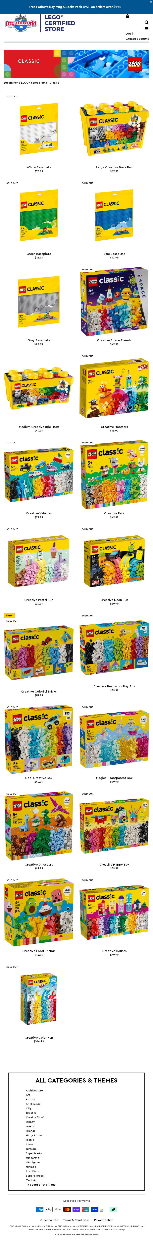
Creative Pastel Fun (38, 600)
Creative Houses (114, 951)
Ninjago (31, 1167)
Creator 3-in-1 (35, 1117)
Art (28, 1095)
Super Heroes (35, 1175)
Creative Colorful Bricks (39, 691)
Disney (30, 1122)
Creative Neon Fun (114, 600)
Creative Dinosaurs (39, 864)
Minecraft (32, 1158)
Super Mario (34, 1153)
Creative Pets (114, 513)
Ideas (29, 1144)
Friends (30, 1131)
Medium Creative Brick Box (39, 427)
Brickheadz (33, 1104)
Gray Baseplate (38, 340)
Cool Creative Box (38, 778)
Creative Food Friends (38, 951)
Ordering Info (49, 1220)
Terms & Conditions (76, 1220)
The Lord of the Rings (40, 1184)
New (9, 615)
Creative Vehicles (39, 513)
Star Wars (32, 1171)
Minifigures (33, 1162)
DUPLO (30, 1126)
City (29, 1108)
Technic (31, 1180)
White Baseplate (38, 167)
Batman (31, 1099)
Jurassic (31, 1149)
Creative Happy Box (114, 864)
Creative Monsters (114, 427)
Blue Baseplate (114, 253)
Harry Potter (34, 1135)
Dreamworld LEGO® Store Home (25, 82)
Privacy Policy (103, 1220)
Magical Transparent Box (114, 778)
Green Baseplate (38, 253)
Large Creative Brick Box (114, 167)
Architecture (34, 1090)
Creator (31, 1113)
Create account (137, 38)
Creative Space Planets (114, 340)
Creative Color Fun (39, 1037)
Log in (130, 33)
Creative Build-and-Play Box (114, 686)
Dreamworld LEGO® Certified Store (80, 1235)
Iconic (30, 1140)
